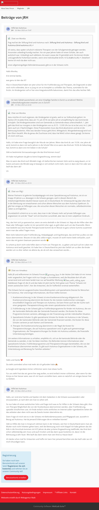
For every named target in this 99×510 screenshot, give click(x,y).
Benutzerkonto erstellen (16, 477)
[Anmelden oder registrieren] (89, 3)
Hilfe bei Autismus (18, 28)
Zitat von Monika (18, 38)
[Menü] (95, 3)
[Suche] (83, 3)
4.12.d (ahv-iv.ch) (71, 57)
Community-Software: (49, 506)
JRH (12, 30)
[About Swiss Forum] (9, 3)
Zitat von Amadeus (19, 270)
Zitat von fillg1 (17, 191)
